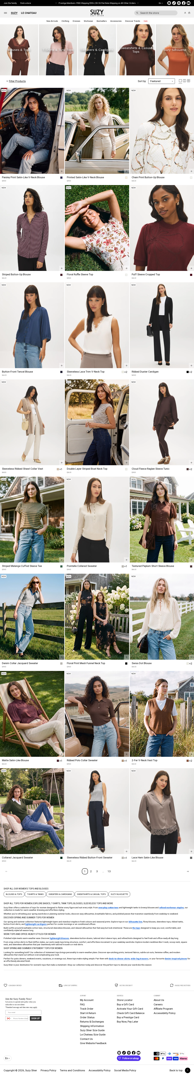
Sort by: (142, 81)
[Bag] (188, 13)
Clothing (65, 21)
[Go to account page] (185, 13)
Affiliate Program (163, 1008)
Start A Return (88, 1013)
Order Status (87, 1017)
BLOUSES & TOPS (14, 894)
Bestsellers (102, 21)
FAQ (82, 1004)
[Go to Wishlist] (181, 13)
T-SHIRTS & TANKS (35, 894)
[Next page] (187, 871)
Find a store (25, 3)
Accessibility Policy (165, 1013)
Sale (145, 21)
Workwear (88, 21)
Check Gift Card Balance (130, 1013)
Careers (158, 1004)
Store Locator (125, 1000)
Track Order (86, 1008)
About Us (159, 1000)
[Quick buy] (61, 171)
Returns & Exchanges (92, 1021)
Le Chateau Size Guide (92, 1034)
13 (109, 871)
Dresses (76, 21)
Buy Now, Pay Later (127, 1021)
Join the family (10, 3)
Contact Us (86, 1038)
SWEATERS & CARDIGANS (60, 894)
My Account (87, 1000)
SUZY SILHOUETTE (119, 894)
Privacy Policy (48, 1070)
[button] (155, 12)
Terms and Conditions (72, 1070)
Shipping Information (92, 1026)
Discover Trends (132, 21)
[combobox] (155, 12)
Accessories (116, 21)
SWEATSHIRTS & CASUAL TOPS (91, 894)
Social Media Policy (125, 1070)
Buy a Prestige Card (128, 1017)
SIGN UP (35, 1018)
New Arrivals (52, 21)
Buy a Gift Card (125, 1004)
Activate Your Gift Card (130, 1008)
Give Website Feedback (93, 1043)
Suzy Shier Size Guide (92, 1030)
